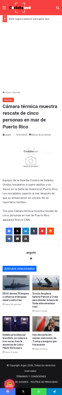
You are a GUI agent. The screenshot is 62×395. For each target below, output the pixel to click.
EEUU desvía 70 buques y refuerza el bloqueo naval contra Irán (16, 296)
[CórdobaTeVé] (20, 7)
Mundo (16, 92)
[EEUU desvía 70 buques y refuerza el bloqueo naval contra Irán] (16, 282)
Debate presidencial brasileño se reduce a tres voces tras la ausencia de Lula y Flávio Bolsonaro (15, 341)
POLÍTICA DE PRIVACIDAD (44, 382)
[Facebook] (9, 231)
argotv (8, 134)
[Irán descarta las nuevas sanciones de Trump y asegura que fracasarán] (45, 323)
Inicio (8, 92)
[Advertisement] (31, 55)
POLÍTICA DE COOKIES (16, 382)
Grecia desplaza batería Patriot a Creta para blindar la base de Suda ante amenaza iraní (45, 300)
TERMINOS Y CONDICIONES (31, 376)
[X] (17, 231)
